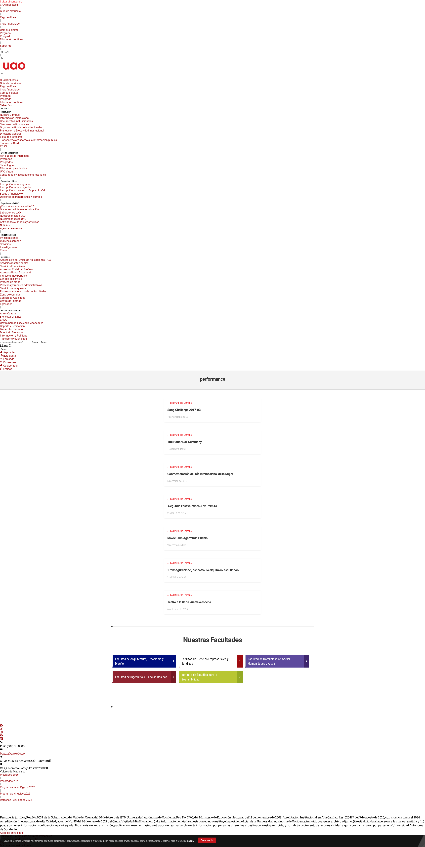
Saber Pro (5, 45)
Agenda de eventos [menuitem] (11, 228)
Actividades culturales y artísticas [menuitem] (19, 222)
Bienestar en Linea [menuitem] (11, 316)
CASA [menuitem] (3, 319)
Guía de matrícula (10, 11)
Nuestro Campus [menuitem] (10, 114)
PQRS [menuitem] (3, 146)
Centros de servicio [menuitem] (11, 278)
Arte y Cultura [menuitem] (8, 313)
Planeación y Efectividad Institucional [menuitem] (22, 130)
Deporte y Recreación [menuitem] (12, 326)
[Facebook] (1, 725)
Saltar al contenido (11, 1)
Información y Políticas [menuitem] (13, 335)
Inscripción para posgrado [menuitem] (15, 187)
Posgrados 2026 (9, 781)
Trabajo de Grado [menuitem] (10, 143)
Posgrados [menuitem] (6, 162)
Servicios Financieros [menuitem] (12, 266)
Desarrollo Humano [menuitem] (11, 329)
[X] (1, 729)
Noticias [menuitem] (5, 225)
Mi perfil (4, 52)
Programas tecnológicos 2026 (17, 787)
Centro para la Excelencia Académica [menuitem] (21, 323)
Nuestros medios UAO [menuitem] (13, 215)
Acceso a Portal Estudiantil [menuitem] (15, 272)
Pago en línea (8, 17)
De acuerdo (207, 840)
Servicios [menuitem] (5, 244)
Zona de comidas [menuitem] (10, 294)
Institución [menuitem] (6, 112)
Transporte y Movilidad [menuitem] (13, 338)
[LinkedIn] (1, 739)
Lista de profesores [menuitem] (11, 136)
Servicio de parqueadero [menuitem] (14, 288)
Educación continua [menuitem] (11, 39)
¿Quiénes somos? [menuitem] (10, 241)
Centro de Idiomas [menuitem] (10, 300)
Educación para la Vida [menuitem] (13, 168)
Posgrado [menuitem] (5, 36)
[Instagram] (1, 732)
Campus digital (9, 30)
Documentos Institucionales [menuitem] (16, 121)
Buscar (35, 342)
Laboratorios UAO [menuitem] (10, 212)
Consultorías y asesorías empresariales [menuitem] (23, 174)
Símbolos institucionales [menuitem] (14, 124)
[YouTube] (1, 735)
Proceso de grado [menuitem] (10, 282)
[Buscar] (2, 58)
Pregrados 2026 (9, 774)
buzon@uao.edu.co (12, 753)
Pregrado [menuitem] (5, 33)
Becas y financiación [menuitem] (12, 193)
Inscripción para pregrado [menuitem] (15, 184)
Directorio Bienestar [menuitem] (11, 332)
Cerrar (44, 342)
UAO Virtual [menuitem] (6, 171)
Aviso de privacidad (11, 832)
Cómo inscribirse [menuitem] (9, 181)
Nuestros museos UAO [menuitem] (13, 218)
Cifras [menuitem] (3, 250)
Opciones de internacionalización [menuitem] (19, 209)
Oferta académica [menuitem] (9, 153)
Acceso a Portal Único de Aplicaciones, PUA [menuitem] (25, 259)
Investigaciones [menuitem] (8, 235)
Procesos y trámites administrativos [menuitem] (21, 285)
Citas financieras (10, 23)
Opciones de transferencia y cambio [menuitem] (21, 196)
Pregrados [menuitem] (6, 159)
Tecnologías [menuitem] (7, 165)
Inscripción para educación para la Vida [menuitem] (23, 190)
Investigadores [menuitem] (8, 247)
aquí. (191, 841)
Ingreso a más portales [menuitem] (13, 275)
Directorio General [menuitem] (10, 133)
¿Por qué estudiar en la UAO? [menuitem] (17, 206)
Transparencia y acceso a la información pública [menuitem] (28, 140)
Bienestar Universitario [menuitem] (11, 310)
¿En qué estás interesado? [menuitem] (15, 155)
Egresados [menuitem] (6, 304)
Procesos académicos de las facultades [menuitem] (23, 291)
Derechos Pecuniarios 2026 (16, 800)
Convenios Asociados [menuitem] (12, 297)
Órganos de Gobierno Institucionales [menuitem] (21, 127)
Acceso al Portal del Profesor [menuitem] (17, 269)
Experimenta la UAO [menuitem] (10, 203)
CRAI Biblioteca (9, 4)
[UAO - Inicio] (14, 70)
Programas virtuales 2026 (15, 793)
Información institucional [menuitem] (14, 118)
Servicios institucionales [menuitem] (14, 263)
